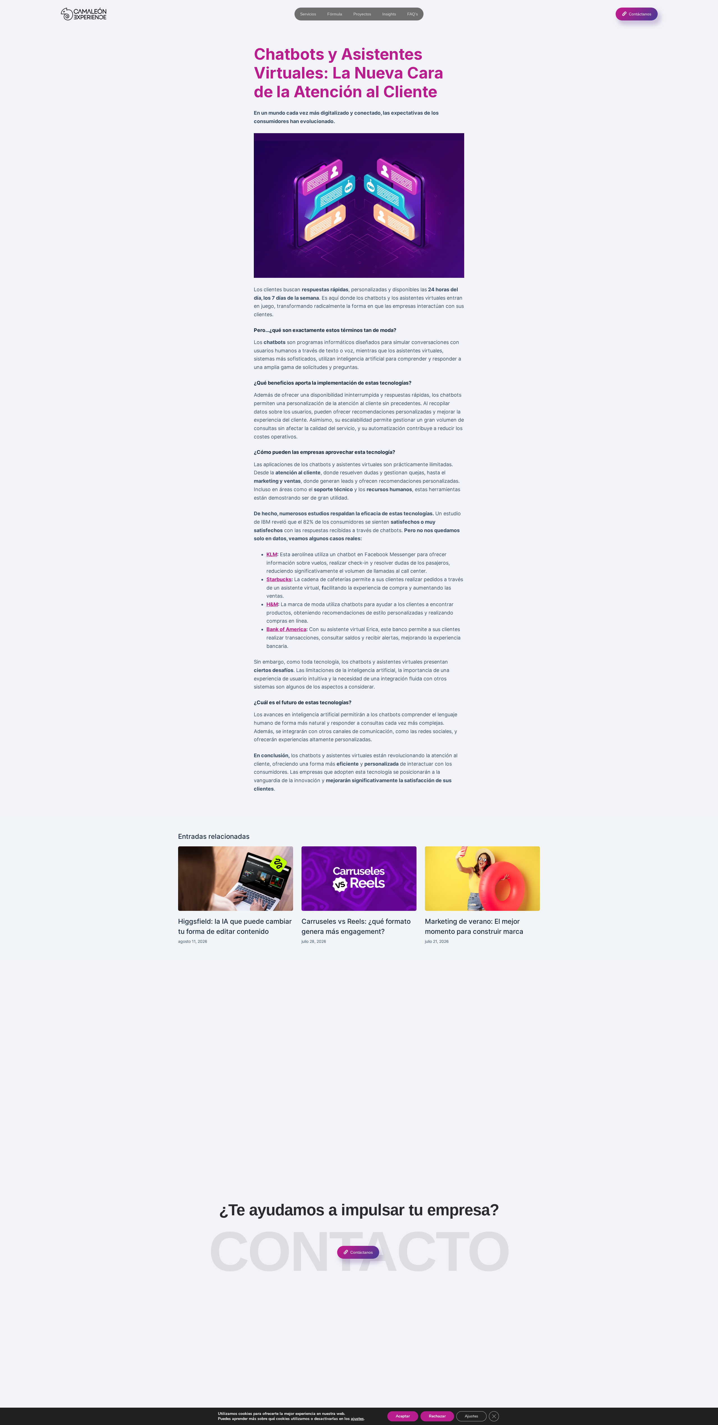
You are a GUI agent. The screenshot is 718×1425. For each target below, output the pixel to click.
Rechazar (437, 1416)
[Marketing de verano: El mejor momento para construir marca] (482, 878)
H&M (272, 604)
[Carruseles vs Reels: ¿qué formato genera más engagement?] (359, 878)
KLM (271, 554)
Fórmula (334, 14)
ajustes (357, 1418)
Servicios (308, 14)
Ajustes (471, 1416)
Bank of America (286, 629)
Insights (389, 14)
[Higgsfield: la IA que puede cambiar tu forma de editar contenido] (235, 878)
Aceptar (403, 1416)
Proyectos (362, 14)
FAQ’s (412, 14)
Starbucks (278, 579)
